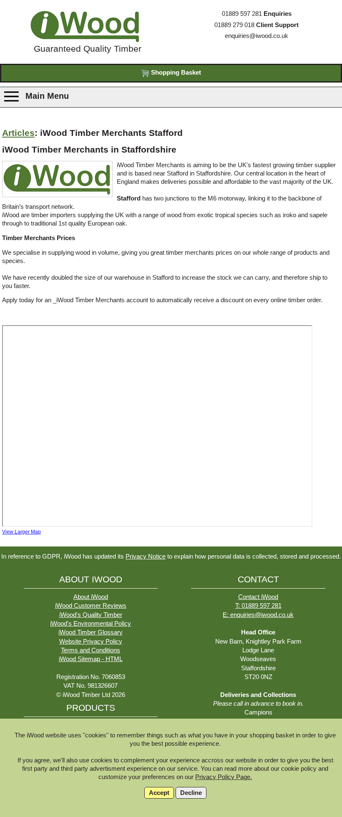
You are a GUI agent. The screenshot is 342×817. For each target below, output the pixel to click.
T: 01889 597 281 (258, 605)
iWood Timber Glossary (90, 632)
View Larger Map (21, 532)
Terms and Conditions (90, 650)
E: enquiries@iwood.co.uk (258, 614)
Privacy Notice (146, 556)
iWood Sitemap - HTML (91, 659)
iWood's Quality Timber (90, 614)
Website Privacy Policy (90, 641)
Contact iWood (258, 597)
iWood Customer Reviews (90, 605)
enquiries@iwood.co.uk (256, 36)
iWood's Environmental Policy (90, 623)
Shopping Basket (175, 72)
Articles (18, 133)
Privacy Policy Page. (223, 777)
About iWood (90, 597)
